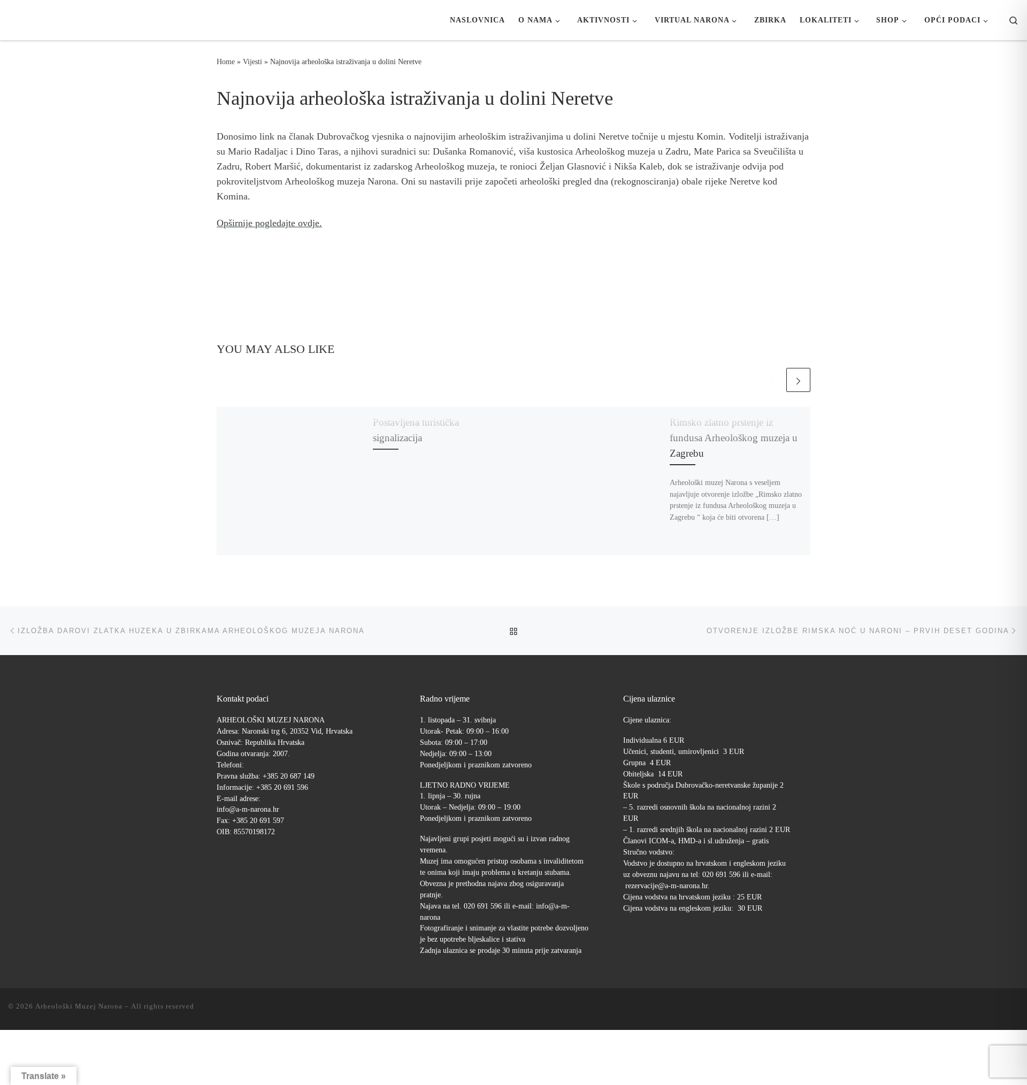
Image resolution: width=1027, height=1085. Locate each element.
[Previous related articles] (772, 380)
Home (226, 61)
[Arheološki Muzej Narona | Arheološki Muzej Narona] (11, 19)
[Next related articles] (798, 380)
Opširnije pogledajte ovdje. (269, 223)
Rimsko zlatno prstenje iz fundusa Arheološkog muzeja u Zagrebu (734, 438)
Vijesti (252, 61)
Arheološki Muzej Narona (78, 1006)
